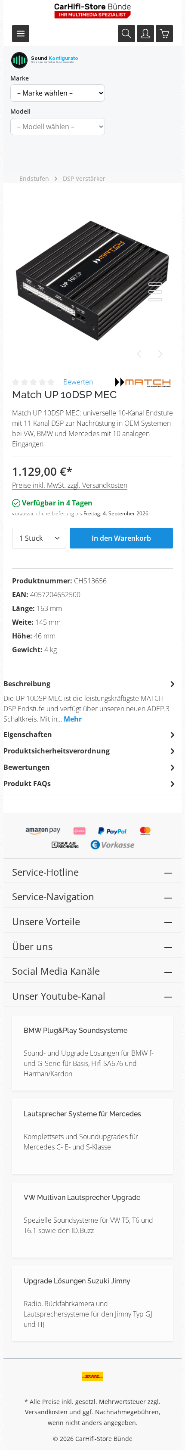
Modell (20, 111)
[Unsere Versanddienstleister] (92, 1373)
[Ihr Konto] (145, 33)
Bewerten (78, 382)
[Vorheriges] (140, 354)
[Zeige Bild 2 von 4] (155, 284)
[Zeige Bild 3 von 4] (155, 292)
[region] (92, 281)
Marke (19, 78)
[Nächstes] (160, 354)
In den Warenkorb (121, 538)
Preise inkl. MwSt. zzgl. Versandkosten (69, 485)
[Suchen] (126, 33)
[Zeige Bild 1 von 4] (155, 276)
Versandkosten (46, 1412)
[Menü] (20, 33)
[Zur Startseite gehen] (92, 11)
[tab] (90, 700)
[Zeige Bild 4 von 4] (155, 299)
